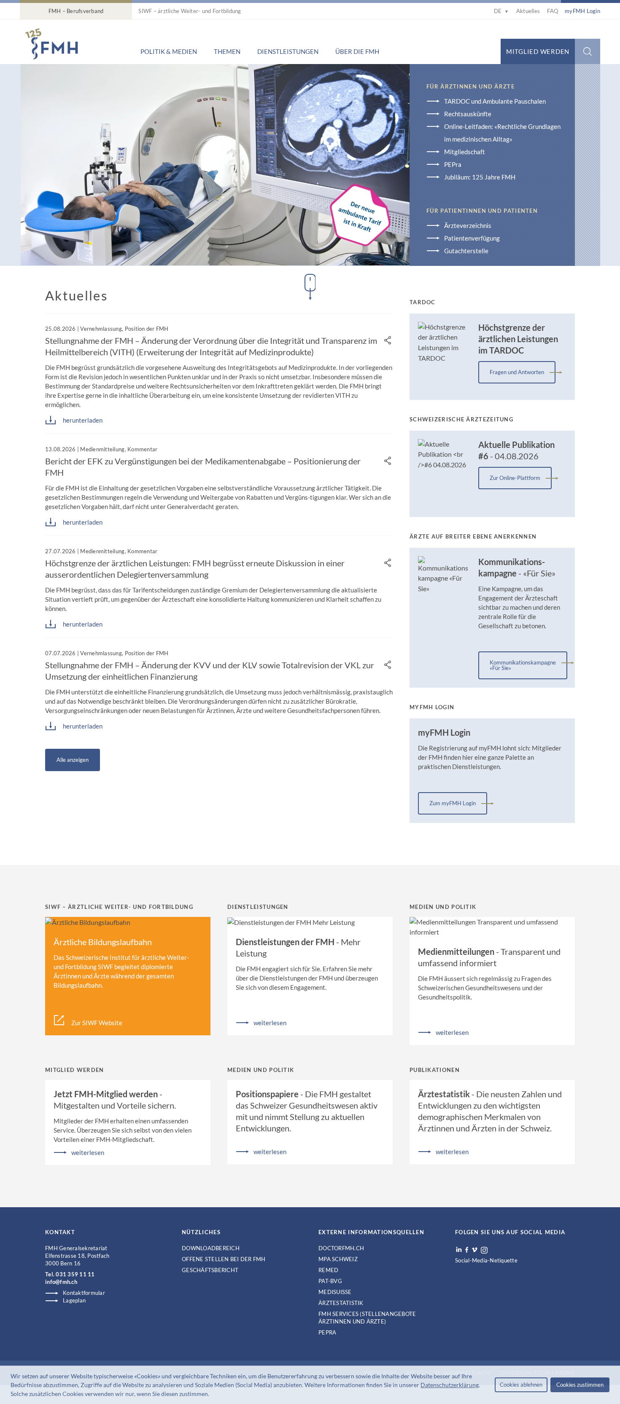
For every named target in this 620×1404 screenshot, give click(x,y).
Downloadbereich (211, 1248)
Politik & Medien (168, 51)
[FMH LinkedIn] (459, 1250)
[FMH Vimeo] (474, 1250)
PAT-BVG (330, 1281)
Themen (227, 51)
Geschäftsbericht (210, 1270)
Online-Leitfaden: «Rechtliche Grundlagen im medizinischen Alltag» (502, 133)
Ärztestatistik (341, 1303)
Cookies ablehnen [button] (521, 1384)
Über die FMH (357, 51)
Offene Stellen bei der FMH (224, 1259)
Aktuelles (528, 11)
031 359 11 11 (75, 1274)
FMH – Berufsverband (76, 11)
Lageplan (74, 1300)
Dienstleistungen (287, 51)
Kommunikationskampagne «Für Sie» (523, 665)
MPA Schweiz (338, 1259)
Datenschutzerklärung (450, 1384)
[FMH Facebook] (466, 1250)
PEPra (452, 164)
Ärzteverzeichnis (467, 225)
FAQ (552, 11)
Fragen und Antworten (517, 372)
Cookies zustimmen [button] (580, 1384)
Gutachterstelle (466, 251)
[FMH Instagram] (484, 1250)
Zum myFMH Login (452, 803)
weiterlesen (269, 1022)
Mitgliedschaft (464, 151)
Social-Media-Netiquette (486, 1260)
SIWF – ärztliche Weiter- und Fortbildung (189, 11)
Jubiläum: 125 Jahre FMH (479, 177)
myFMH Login (582, 11)
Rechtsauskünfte (467, 114)
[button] (211, 1394)
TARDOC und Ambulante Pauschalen (495, 101)
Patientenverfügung (472, 238)
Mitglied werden (537, 51)
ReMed (328, 1270)
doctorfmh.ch (341, 1248)
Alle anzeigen (73, 759)
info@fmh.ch (61, 1281)
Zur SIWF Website (96, 1022)
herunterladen (82, 420)
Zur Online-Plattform (515, 477)
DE (501, 11)
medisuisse (335, 1292)
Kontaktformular (84, 1292)
